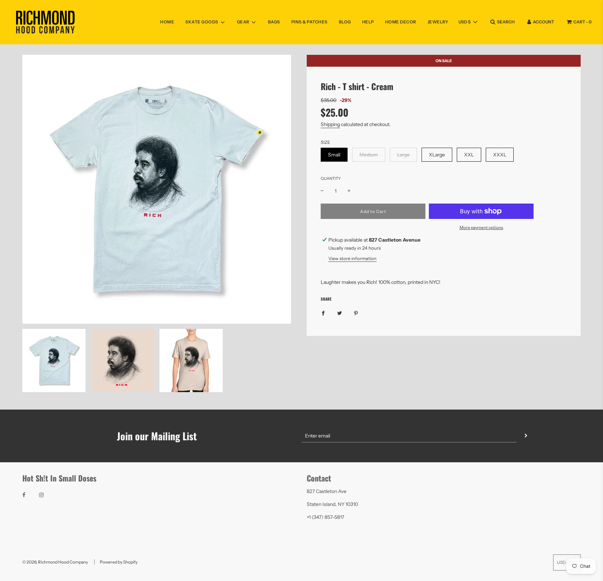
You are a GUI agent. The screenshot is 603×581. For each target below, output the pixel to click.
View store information (352, 258)
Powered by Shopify (118, 562)
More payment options (481, 227)
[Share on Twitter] (339, 313)
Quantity (331, 178)
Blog (345, 21)
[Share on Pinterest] (356, 313)
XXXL (499, 155)
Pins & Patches (309, 21)
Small (334, 155)
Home (167, 21)
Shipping (330, 124)
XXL (469, 155)
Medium (368, 155)
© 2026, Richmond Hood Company (55, 562)
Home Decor (400, 21)
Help (368, 21)
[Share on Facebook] (323, 313)
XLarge (437, 155)
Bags (274, 21)
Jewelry (437, 21)
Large (403, 155)
